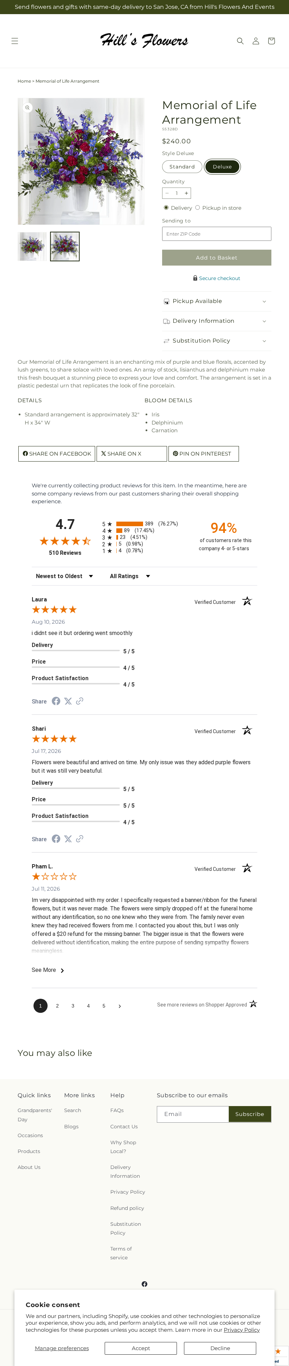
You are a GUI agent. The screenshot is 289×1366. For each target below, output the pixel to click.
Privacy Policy (242, 1329)
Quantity (173, 181)
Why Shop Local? (123, 1146)
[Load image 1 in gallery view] (32, 246)
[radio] (144, 524)
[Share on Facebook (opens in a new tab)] (56, 702)
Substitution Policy (125, 1228)
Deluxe (222, 167)
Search (72, 1110)
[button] (15, 41)
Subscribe (249, 1114)
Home (24, 81)
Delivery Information (125, 1171)
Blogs (71, 1126)
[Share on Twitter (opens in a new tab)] (68, 701)
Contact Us (124, 1126)
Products (29, 1151)
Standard (182, 167)
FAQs (117, 1110)
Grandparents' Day (35, 1114)
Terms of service (121, 1253)
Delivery (182, 207)
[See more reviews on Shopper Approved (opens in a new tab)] (80, 701)
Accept (141, 1348)
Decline (220, 1348)
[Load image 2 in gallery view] (65, 246)
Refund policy (127, 1208)
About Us (29, 1167)
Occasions (30, 1135)
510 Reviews (74, 553)
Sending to (187, 221)
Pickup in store (221, 207)
